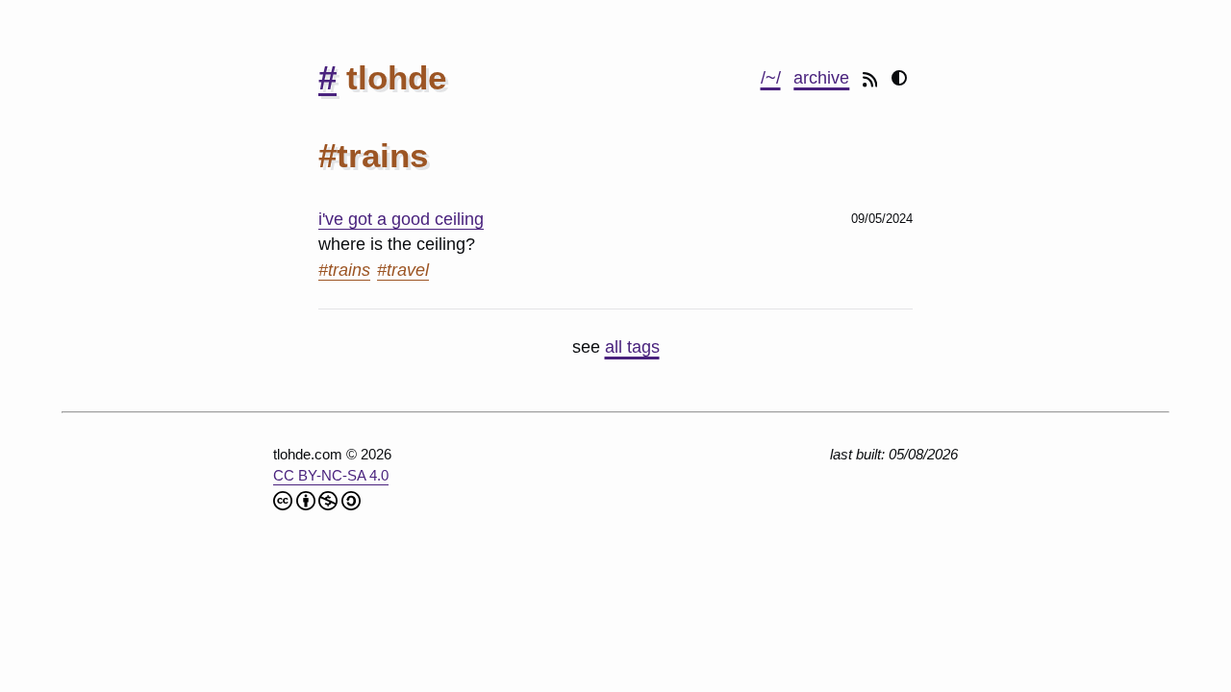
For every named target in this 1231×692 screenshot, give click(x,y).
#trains (344, 270)
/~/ (771, 77)
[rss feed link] (872, 77)
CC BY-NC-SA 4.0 (331, 475)
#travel (403, 270)
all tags (632, 347)
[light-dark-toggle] (899, 79)
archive (821, 77)
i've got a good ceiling (401, 219)
